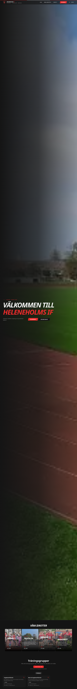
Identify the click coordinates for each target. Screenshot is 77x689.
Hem (41, 2)
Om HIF (55, 2)
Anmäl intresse (37, 666)
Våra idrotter (47, 2)
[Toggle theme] (70, 2)
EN (73, 2)
